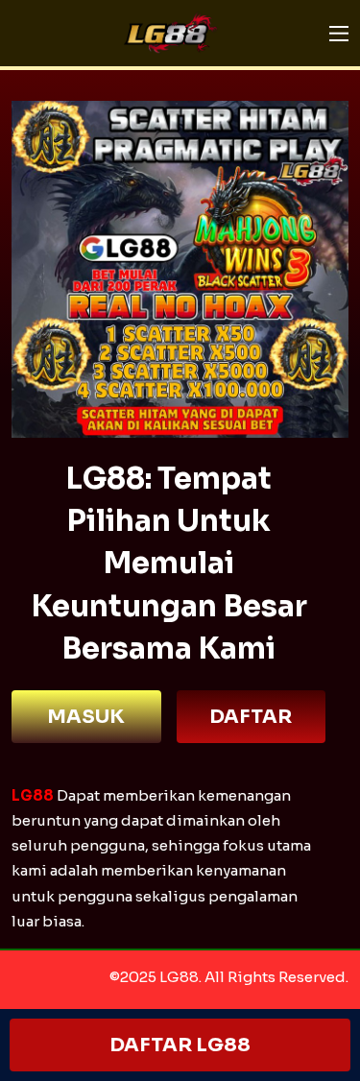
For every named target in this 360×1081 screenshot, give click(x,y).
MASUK (86, 717)
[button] (338, 33)
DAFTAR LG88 (180, 1045)
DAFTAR (250, 717)
